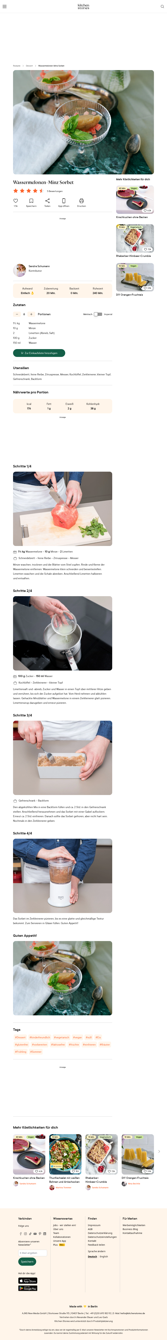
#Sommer (35, 1051)
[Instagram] (25, 1233)
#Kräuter (105, 1044)
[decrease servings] (17, 314)
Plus (58, 1244)
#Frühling (20, 1051)
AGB (90, 1229)
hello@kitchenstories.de (132, 1313)
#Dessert (20, 1037)
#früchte (74, 1044)
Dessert (29, 65)
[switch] (98, 314)
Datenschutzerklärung (100, 1233)
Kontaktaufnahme (132, 1233)
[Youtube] (35, 1233)
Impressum (94, 1225)
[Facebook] (20, 1233)
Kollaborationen (62, 1236)
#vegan (77, 1037)
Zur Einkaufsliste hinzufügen (41, 353)
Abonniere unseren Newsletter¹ (28, 1243)
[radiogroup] (29, 191)
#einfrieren (89, 1044)
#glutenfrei (21, 1044)
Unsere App (59, 1240)
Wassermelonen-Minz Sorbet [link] (51, 65)
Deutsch (92, 1256)
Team (56, 1233)
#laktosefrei (58, 1044)
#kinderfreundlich (40, 1037)
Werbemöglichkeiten (134, 1225)
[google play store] (32, 1288)
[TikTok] (30, 1233)
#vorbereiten (39, 1044)
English (104, 1256)
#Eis (98, 1037)
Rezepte (16, 65)
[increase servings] (31, 314)
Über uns (58, 1229)
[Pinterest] (40, 1233)
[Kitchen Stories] (83, 6)
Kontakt (92, 1240)
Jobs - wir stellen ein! (64, 1225)
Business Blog (130, 1229)
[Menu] (5, 6)
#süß (89, 1037)
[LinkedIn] (44, 1233)
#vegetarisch (61, 1037)
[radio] (15, 190)
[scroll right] (159, 1151)
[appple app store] (32, 1281)
